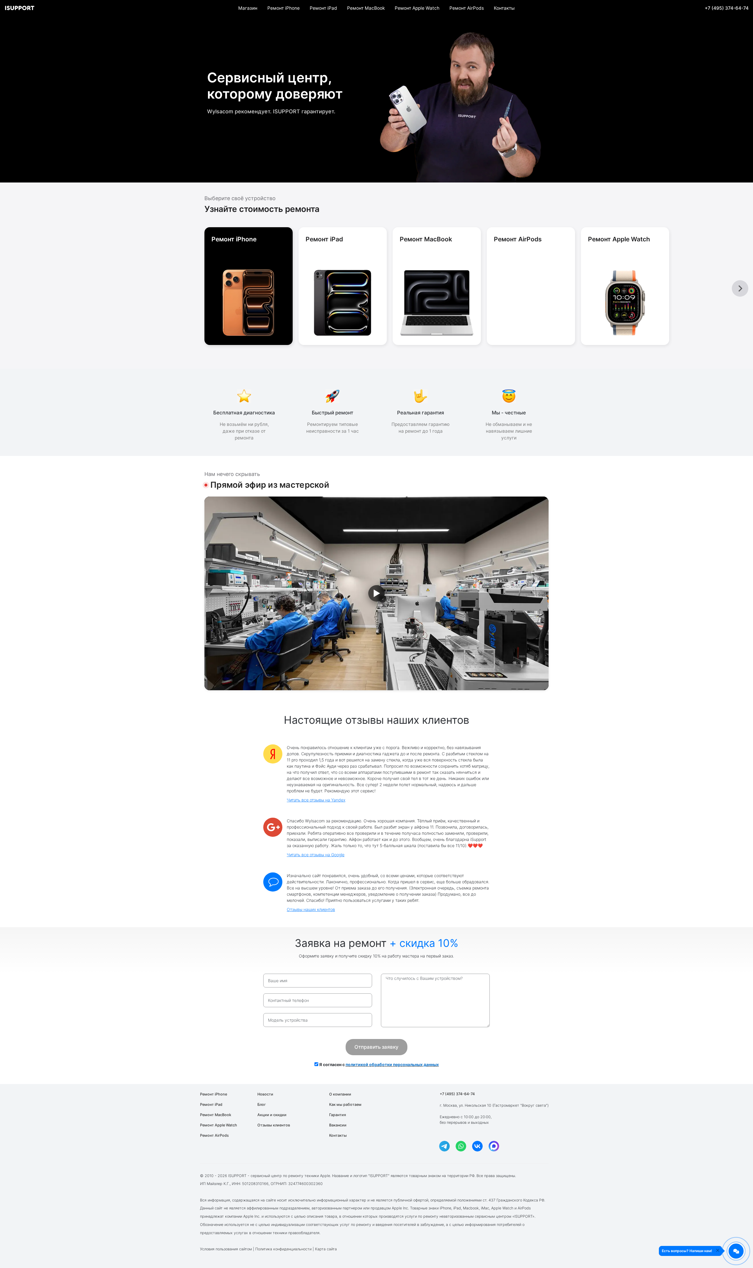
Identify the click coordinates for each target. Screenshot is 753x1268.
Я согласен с (378, 1064)
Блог (261, 1104)
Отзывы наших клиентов (311, 909)
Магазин (247, 8)
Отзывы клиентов (273, 1125)
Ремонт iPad (323, 8)
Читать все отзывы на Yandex (316, 799)
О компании (340, 1094)
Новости (265, 1094)
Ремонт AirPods (466, 8)
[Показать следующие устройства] (740, 288)
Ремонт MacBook (366, 8)
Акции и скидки (271, 1115)
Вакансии (337, 1125)
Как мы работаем (345, 1104)
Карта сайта (326, 1249)
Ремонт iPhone (283, 8)
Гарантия (337, 1115)
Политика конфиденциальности (283, 1249)
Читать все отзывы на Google (315, 854)
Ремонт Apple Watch (417, 8)
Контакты (504, 8)
